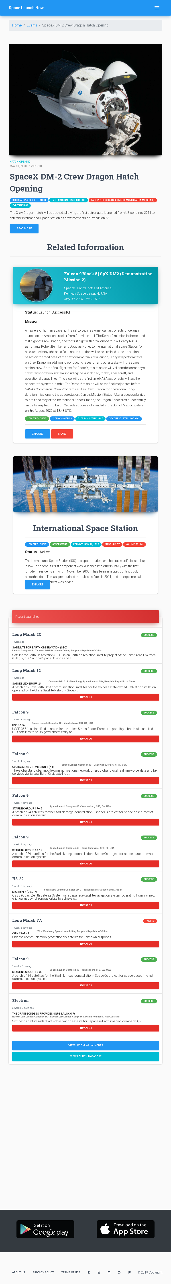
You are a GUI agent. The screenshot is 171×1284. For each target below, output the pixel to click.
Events (32, 25)
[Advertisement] (85, 1102)
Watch (87, 696)
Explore (37, 433)
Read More (24, 228)
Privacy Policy (43, 1272)
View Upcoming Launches (85, 1045)
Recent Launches (27, 616)
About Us (18, 1272)
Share (62, 433)
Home (17, 25)
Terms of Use (70, 1272)
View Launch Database (86, 1056)
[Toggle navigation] (157, 7)
